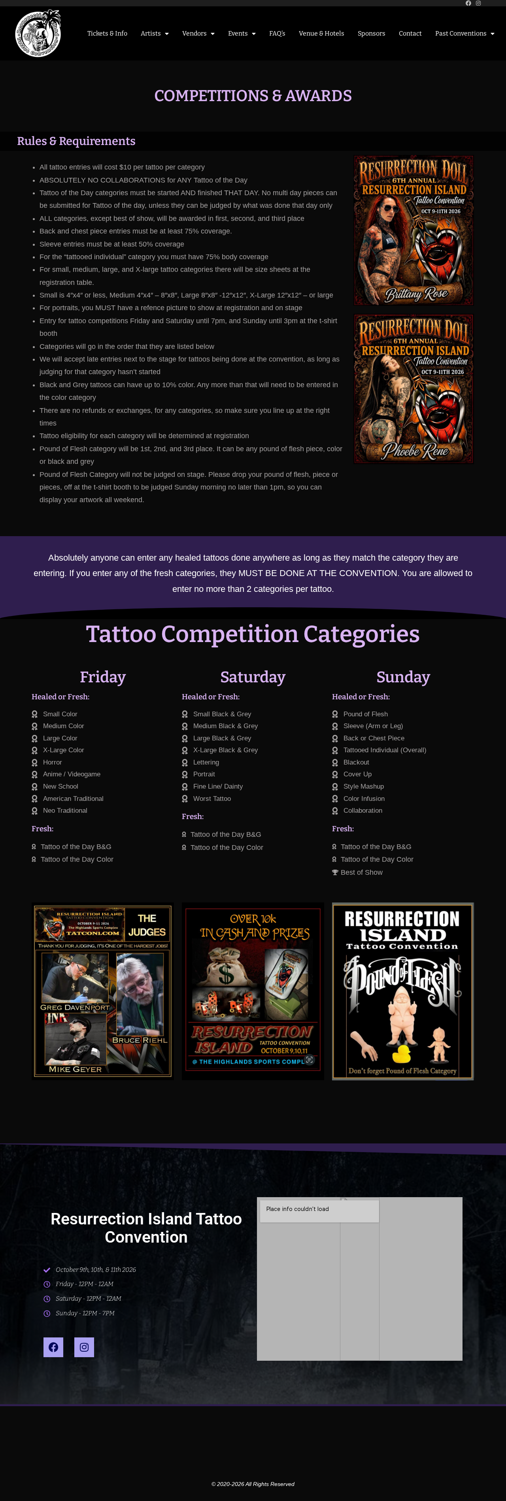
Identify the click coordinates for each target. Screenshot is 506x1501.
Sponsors (371, 33)
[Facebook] (53, 1347)
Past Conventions (461, 33)
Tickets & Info (107, 33)
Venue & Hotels (321, 33)
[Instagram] (84, 1347)
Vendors (194, 33)
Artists (151, 33)
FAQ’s (277, 33)
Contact (410, 33)
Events (238, 33)
